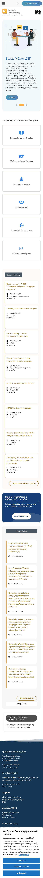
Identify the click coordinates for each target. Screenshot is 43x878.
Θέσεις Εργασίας (13, 275)
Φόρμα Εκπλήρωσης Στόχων (13, 799)
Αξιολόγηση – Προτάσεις (11, 797)
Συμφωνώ (21, 860)
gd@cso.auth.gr (13, 765)
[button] (17, 105)
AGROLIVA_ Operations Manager (19, 408)
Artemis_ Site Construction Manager (20, 383)
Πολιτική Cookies (8, 817)
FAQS (4, 802)
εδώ (29, 780)
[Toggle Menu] (3, 3)
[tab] (21, 531)
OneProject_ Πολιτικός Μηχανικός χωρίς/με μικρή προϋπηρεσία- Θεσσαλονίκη (20, 460)
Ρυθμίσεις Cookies (21, 867)
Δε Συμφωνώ (21, 873)
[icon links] (18, 3)
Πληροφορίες (24, 855)
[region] (21, 852)
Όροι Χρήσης (7, 815)
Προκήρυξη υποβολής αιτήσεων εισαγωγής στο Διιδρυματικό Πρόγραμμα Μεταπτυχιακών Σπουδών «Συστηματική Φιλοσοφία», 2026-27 (20, 624)
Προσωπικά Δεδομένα (10, 812)
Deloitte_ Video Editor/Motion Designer (22, 309)
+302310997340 (12, 767)
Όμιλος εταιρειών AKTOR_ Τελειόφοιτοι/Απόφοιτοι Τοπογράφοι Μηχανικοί (21, 287)
